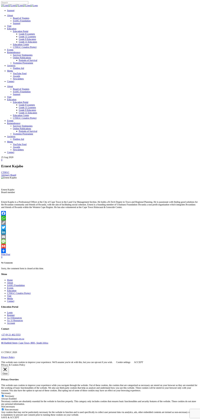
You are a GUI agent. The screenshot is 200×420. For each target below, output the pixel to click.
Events (10, 288)
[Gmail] (100, 246)
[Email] (100, 236)
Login (10, 312)
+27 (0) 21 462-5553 (10, 334)
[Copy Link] (100, 222)
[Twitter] (100, 227)
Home (10, 280)
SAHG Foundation (16, 285)
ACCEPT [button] (138, 362)
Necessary (9, 396)
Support (10, 10)
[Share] (100, 250)
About (10, 282)
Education (11, 290)
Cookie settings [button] (123, 362)
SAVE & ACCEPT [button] (10, 417)
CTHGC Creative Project (19, 293)
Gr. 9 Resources (14, 318)
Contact (10, 301)
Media (10, 298)
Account (11, 323)
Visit (9, 296)
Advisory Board (8, 175)
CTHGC (5, 172)
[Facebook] (100, 213)
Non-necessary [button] (8, 406)
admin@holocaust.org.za (12, 339)
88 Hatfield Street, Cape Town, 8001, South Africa (24, 343)
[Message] (100, 241)
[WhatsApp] (100, 218)
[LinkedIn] (100, 232)
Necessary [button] (6, 393)
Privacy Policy (8, 357)
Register (11, 315)
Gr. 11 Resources (15, 320)
